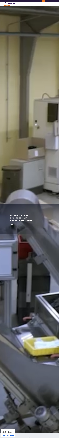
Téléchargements (38, 3)
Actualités (32, 3)
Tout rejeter (8, 435)
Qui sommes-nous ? (21, 3)
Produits (27, 3)
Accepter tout (12, 435)
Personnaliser (4, 435)
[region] (8, 433)
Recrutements (45, 3)
